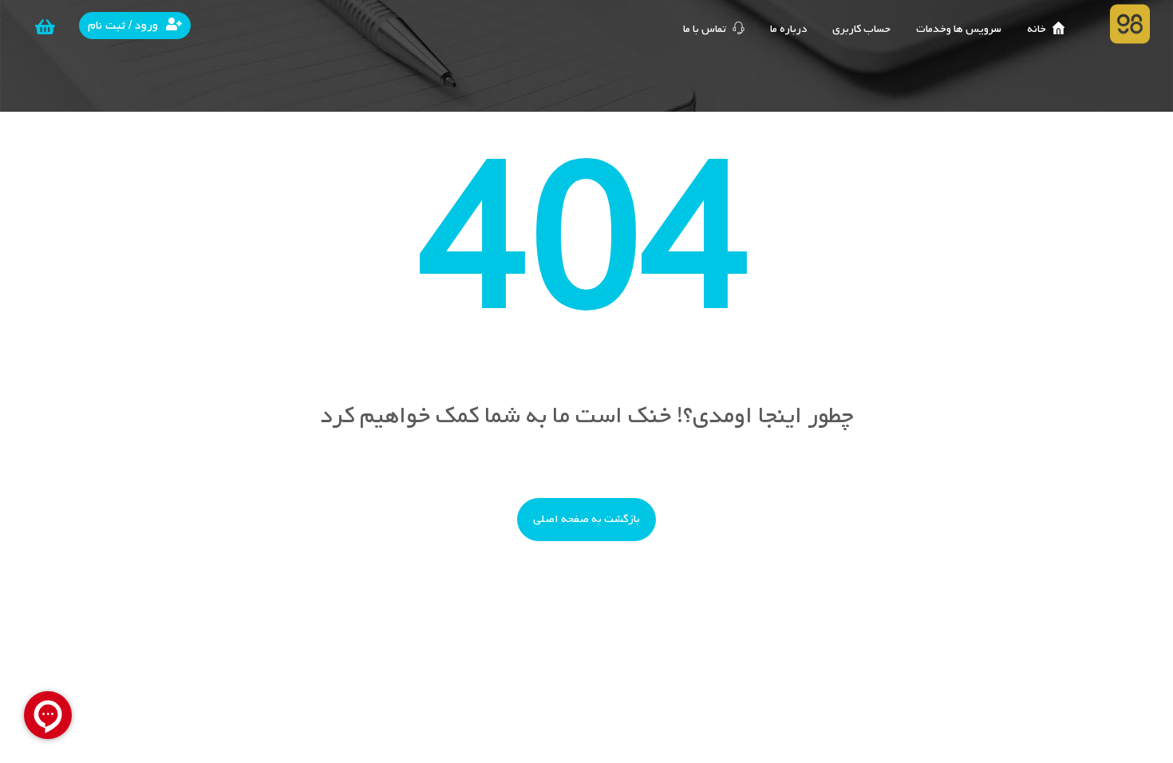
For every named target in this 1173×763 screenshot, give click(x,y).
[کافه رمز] (1130, 24)
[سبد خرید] (44, 27)
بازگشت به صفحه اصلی (586, 519)
